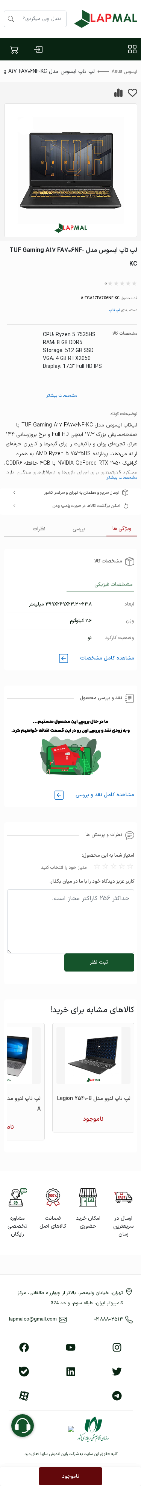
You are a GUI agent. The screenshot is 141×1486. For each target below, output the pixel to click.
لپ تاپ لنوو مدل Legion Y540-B (93, 1099)
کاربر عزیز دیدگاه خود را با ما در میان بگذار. (92, 881)
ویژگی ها (121, 529)
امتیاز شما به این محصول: (108, 855)
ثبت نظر (99, 962)
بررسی (79, 529)
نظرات (39, 529)
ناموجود (70, 1476)
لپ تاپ (114, 310)
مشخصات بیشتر (61, 395)
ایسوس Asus (124, 71)
